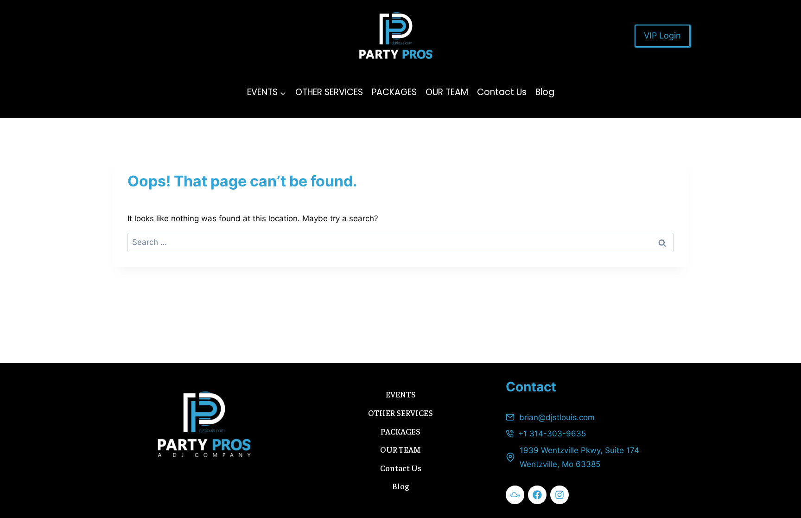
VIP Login (662, 35)
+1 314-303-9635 (552, 433)
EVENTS (401, 394)
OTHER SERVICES (329, 92)
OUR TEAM (447, 92)
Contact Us (502, 92)
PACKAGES (394, 92)
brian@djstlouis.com (557, 417)
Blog (544, 92)
